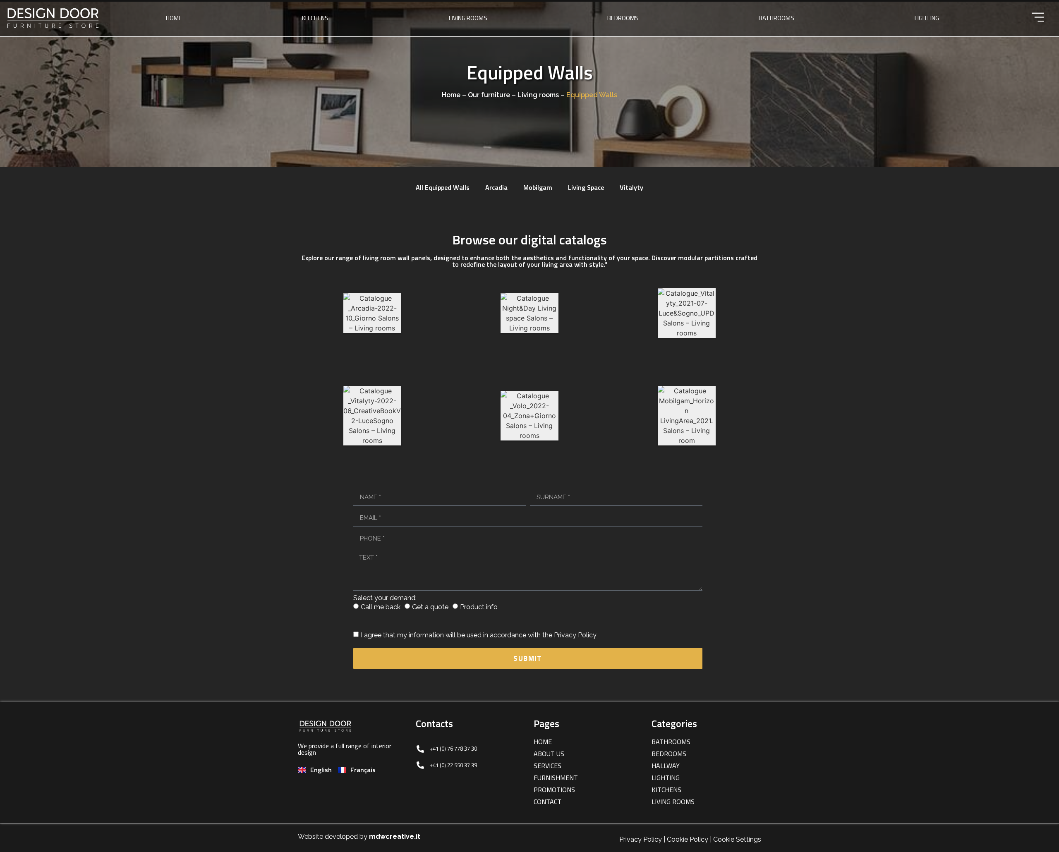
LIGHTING (927, 18)
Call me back (380, 607)
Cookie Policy (687, 839)
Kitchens (315, 18)
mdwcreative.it (394, 836)
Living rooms (468, 18)
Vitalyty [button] (631, 187)
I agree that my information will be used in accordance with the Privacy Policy (479, 635)
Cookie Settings (737, 839)
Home (174, 18)
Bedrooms (623, 18)
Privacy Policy (640, 839)
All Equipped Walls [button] (443, 187)
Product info (479, 607)
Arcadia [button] (496, 187)
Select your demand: (385, 598)
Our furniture (489, 95)
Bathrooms (776, 18)
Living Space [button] (586, 187)
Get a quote (430, 607)
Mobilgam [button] (537, 187)
